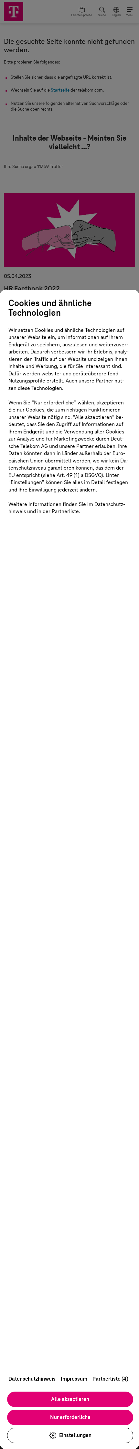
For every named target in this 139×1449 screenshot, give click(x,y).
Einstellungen (75, 1435)
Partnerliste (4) (110, 1378)
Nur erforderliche (70, 1417)
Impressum (74, 1378)
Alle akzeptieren (70, 1399)
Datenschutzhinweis (32, 1378)
